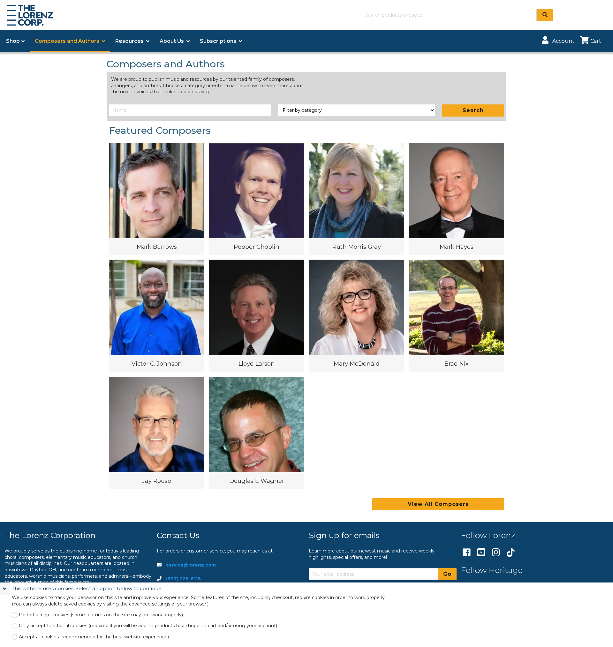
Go (447, 574)
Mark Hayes (456, 246)
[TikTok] (510, 553)
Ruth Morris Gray (356, 246)
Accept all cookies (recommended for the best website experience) (94, 637)
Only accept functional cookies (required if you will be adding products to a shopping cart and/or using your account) (148, 625)
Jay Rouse (156, 480)
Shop (13, 41)
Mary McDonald (357, 363)
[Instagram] (496, 553)
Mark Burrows (157, 246)
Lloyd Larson (256, 363)
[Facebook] (466, 553)
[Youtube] (481, 553)
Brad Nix (456, 363)
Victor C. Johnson (157, 363)
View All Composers (438, 504)
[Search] (545, 15)
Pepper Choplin (256, 246)
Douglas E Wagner (256, 480)
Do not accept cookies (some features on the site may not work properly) (101, 615)
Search (473, 110)
